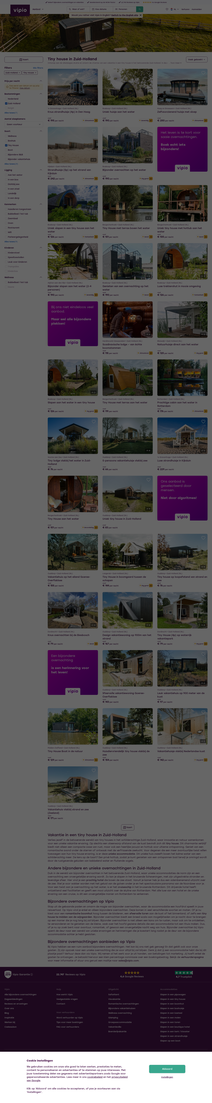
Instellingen (167, 1077)
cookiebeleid (95, 1076)
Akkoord (167, 1068)
